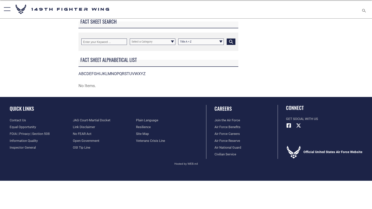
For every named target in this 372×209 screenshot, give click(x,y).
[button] (6, 9)
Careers (223, 108)
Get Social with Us (302, 119)
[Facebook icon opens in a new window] (289, 125)
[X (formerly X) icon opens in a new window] (298, 125)
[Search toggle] (364, 9)
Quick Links (22, 108)
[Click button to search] (231, 42)
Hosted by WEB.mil (186, 163)
